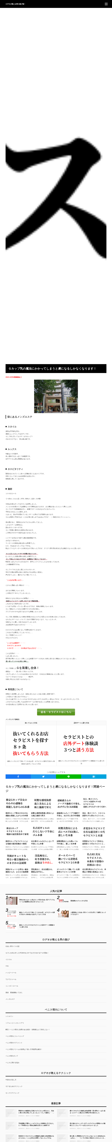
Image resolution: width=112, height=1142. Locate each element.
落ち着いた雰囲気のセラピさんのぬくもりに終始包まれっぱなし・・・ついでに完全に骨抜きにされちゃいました (87, 1138)
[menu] (106, 4)
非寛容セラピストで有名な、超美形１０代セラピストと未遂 (93, 843)
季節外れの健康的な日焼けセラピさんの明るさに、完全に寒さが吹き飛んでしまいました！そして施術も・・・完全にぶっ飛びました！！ (36, 1113)
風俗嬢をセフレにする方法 (79, 901)
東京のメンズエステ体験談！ (33, 1115)
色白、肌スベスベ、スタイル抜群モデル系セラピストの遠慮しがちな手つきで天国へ (93, 815)
